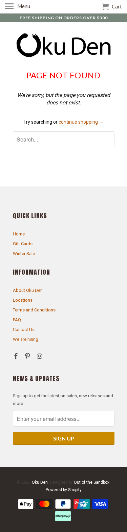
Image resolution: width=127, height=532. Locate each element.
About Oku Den (28, 290)
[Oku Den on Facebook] (16, 356)
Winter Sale (24, 253)
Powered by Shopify (64, 489)
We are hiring (25, 339)
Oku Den (40, 482)
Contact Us (24, 329)
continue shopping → (81, 122)
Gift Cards (23, 243)
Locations (23, 300)
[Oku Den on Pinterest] (28, 356)
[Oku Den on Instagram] (40, 356)
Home (19, 233)
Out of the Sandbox (91, 482)
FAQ (17, 319)
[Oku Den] (63, 45)
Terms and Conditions (34, 309)
